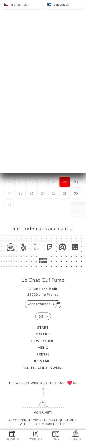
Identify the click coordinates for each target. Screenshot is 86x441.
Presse (43, 354)
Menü (43, 347)
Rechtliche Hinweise (43, 368)
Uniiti (47, 412)
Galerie (43, 334)
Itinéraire (75, 438)
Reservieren (12, 438)
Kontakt (43, 361)
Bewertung (43, 341)
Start (43, 327)
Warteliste (35, 438)
